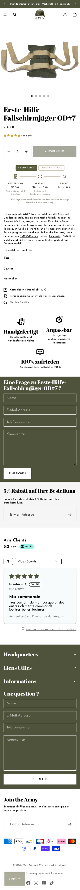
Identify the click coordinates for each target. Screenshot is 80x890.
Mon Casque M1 (32, 865)
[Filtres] (8, 561)
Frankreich (26, 168)
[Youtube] (44, 883)
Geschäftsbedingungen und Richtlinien (40, 873)
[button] (12, 135)
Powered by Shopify (56, 865)
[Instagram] (36, 883)
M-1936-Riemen (29, 236)
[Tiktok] (51, 883)
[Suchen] (15, 14)
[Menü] (5, 14)
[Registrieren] (69, 514)
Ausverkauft (54, 151)
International (51, 168)
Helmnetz (54, 236)
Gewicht (8, 269)
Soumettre (40, 779)
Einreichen (17, 473)
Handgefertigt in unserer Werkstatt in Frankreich (40, 4)
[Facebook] (28, 883)
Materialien (10, 278)
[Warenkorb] (75, 14)
